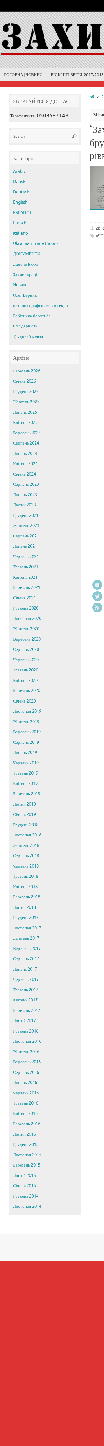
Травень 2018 (25, 876)
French (20, 223)
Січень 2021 (24, 598)
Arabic (19, 171)
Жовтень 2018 (26, 845)
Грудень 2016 (25, 1031)
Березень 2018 (26, 897)
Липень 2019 (25, 752)
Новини (20, 285)
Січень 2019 (24, 814)
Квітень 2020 (25, 680)
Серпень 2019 (26, 742)
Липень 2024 (25, 453)
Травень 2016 (25, 1103)
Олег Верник (25, 295)
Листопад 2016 (27, 1041)
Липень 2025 (25, 412)
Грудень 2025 (25, 392)
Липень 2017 (25, 969)
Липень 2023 (25, 495)
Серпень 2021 (26, 536)
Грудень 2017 (25, 917)
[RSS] (97, 607)
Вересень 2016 (27, 1062)
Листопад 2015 (27, 1155)
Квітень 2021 (25, 577)
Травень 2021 (25, 567)
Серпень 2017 (26, 959)
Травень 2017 (25, 990)
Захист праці (25, 274)
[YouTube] (97, 585)
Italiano (20, 233)
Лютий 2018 (24, 907)
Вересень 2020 (27, 639)
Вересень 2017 (27, 949)
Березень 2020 (26, 691)
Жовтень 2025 (26, 402)
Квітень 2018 (25, 887)
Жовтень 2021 (26, 525)
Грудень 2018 (25, 825)
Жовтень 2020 (26, 629)
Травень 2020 (25, 670)
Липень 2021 (25, 546)
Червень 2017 (26, 979)
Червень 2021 (26, 557)
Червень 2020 (26, 660)
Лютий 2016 (24, 1134)
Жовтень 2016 (26, 1052)
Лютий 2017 (24, 1021)
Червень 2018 (26, 866)
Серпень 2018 (26, 856)
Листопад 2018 (27, 835)
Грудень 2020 (25, 608)
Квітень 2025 (25, 422)
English (20, 202)
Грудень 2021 (25, 515)
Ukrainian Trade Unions (36, 243)
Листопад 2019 (27, 711)
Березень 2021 (26, 587)
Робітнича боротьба (32, 316)
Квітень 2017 (25, 1000)
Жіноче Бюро (25, 264)
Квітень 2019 (25, 783)
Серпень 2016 (26, 1072)
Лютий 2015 (24, 1175)
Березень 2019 (26, 794)
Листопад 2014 (27, 1206)
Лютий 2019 (24, 804)
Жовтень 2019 (26, 722)
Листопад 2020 (27, 618)
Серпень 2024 (26, 443)
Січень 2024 (24, 474)
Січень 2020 (24, 701)
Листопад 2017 (27, 928)
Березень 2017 (26, 1010)
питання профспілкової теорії (40, 305)
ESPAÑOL (22, 213)
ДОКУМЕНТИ (26, 254)
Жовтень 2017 (26, 938)
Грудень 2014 (25, 1196)
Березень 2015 (26, 1165)
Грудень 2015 (25, 1144)
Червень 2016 (26, 1093)
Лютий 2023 (24, 505)
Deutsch (21, 192)
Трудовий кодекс (28, 336)
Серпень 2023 (26, 484)
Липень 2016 (25, 1082)
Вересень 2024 (27, 433)
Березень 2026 (26, 371)
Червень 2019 (26, 763)
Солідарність (25, 326)
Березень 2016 (26, 1124)
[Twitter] (97, 596)
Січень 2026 (24, 381)
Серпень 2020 (26, 649)
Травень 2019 (25, 773)
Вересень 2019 (27, 732)
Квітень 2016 (25, 1114)
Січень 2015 (24, 1186)
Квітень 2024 (25, 464)
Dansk (19, 181)
